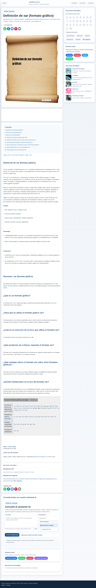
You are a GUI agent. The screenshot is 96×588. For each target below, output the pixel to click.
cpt (23, 406)
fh (28, 416)
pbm (15, 408)
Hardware (87, 35)
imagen (15, 209)
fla (31, 416)
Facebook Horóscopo (41, 558)
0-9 (70, 28)
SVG (14, 255)
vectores (26, 169)
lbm (42, 406)
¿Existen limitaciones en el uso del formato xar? (18, 147)
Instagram (30, 558)
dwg (26, 416)
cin (21, 406)
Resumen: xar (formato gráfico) (14, 132)
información (53, 303)
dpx (26, 406)
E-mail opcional (42, 514)
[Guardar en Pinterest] (15, 28)
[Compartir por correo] (19, 28)
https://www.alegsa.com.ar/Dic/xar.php (45, 456)
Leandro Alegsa (11, 446)
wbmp (16, 410)
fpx (32, 406)
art (14, 406)
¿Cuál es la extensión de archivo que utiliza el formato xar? (21, 140)
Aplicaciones (80, 35)
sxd (45, 416)
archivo (30, 330)
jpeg (45, 406)
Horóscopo (91, 3)
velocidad (50, 199)
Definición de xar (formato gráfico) (14, 130)
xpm (26, 410)
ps (33, 416)
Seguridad (78, 39)
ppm (27, 408)
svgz (39, 416)
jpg (47, 406)
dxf (23, 416)
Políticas (3, 585)
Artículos (74, 82)
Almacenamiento (70, 35)
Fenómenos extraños (78, 95)
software (26, 345)
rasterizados (8, 411)
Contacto (8, 585)
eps (15, 424)
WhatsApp (22, 558)
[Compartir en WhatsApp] (4, 28)
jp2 (53, 406)
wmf (48, 416)
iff (36, 406)
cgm (20, 416)
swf (42, 416)
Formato (5, 169)
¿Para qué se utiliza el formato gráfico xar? (16, 137)
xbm (20, 410)
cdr (17, 416)
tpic (51, 408)
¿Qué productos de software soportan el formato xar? (19, 142)
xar (10, 177)
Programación (70, 39)
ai (14, 416)
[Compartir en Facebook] (8, 28)
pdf (18, 424)
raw (58, 408)
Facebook (69, 55)
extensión (19, 330)
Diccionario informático (78, 68)
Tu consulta (8, 514)
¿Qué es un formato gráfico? (13, 135)
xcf (23, 410)
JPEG (21, 261)
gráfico (11, 303)
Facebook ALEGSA (11, 558)
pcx (21, 408)
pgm (31, 424)
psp (34, 424)
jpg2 (50, 406)
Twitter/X (85, 55)
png (24, 408)
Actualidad (74, 3)
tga (48, 408)
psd (31, 408)
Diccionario (82, 3)
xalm (52, 416)
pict (21, 424)
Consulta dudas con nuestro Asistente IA (16, 149)
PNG (17, 261)
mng (56, 406)
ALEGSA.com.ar (34, 2)
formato (7, 177)
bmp (18, 406)
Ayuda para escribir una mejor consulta (31, 535)
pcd (18, 408)
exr (29, 406)
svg (36, 416)
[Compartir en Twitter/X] (12, 28)
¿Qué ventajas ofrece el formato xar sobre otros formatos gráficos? (22, 144)
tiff (53, 408)
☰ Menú (4, 3)
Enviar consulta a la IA (12, 534)
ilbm (39, 406)
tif (55, 408)
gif (34, 406)
